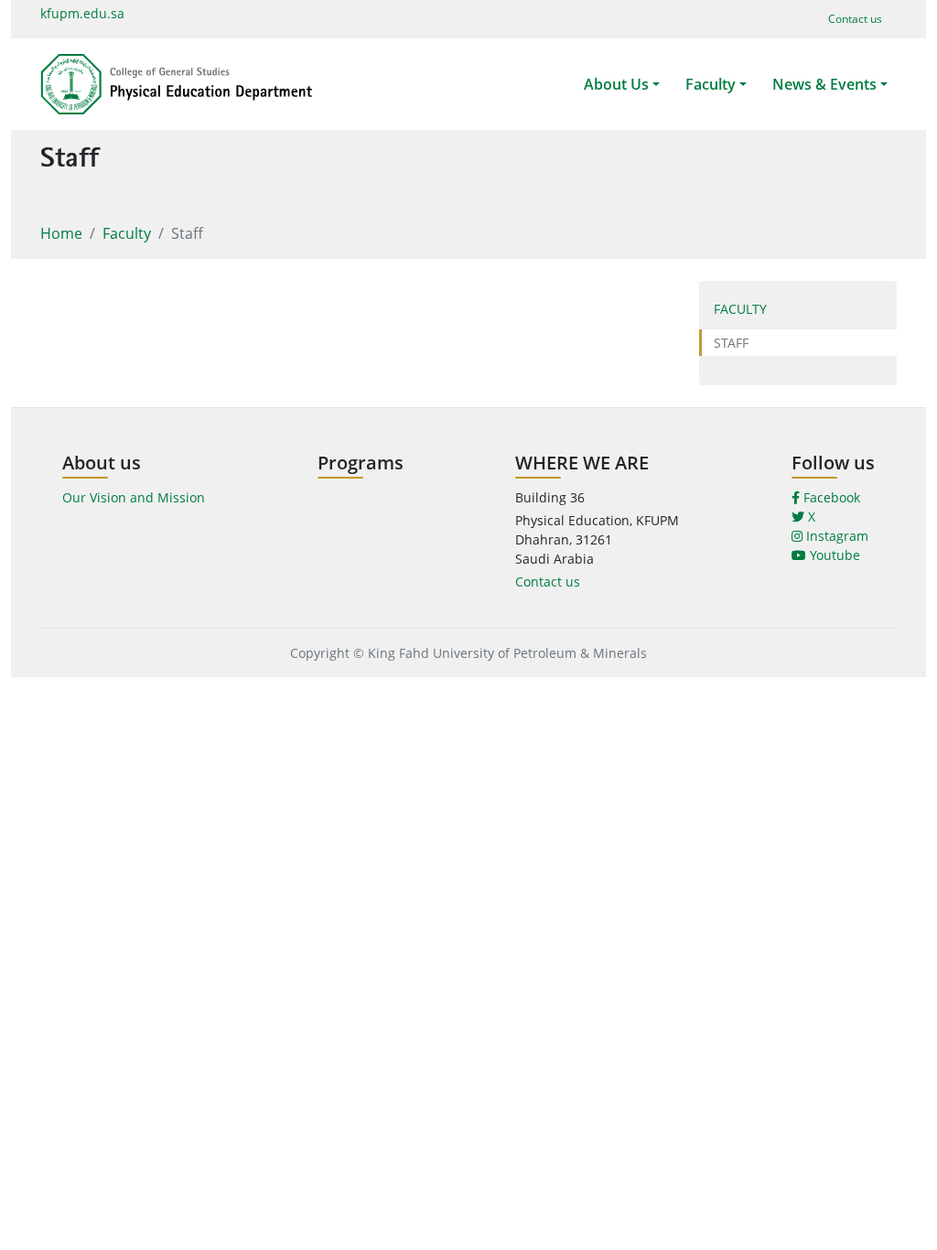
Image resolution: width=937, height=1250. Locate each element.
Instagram (835, 535)
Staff (731, 342)
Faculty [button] (710, 84)
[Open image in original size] (176, 84)
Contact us (547, 581)
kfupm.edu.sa (82, 13)
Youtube (833, 555)
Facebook (830, 497)
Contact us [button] (855, 19)
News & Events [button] (824, 84)
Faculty (126, 233)
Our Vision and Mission (133, 497)
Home (61, 233)
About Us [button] (616, 84)
